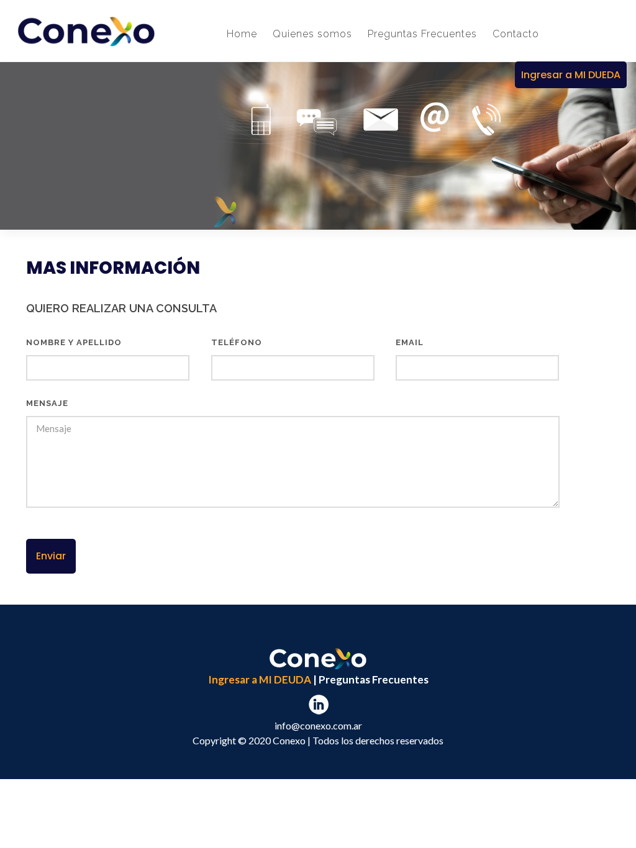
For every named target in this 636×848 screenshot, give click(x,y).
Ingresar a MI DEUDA (259, 679)
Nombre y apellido (74, 342)
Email (410, 342)
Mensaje (47, 403)
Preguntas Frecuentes (374, 679)
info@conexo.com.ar (318, 725)
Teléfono (236, 342)
